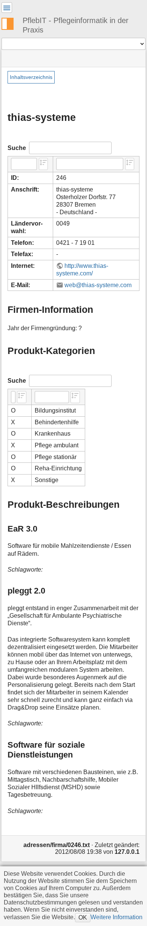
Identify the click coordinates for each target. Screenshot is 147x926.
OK (82, 917)
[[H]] (11, 22)
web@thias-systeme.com (98, 285)
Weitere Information (116, 917)
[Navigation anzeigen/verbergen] (7, 7)
